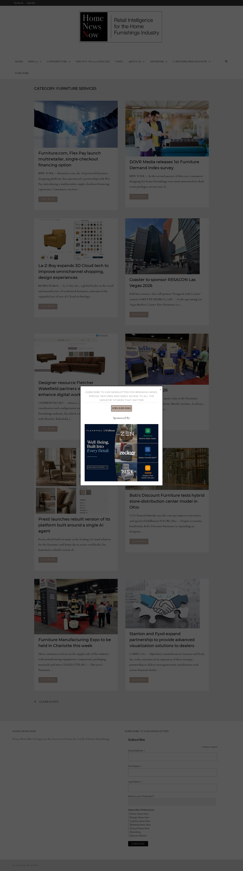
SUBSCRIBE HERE (121, 408)
